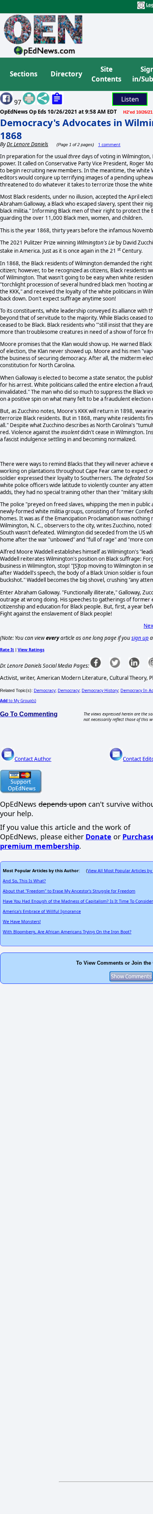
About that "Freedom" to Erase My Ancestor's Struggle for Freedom (69, 891)
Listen (130, 99)
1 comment (109, 144)
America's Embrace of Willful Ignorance (42, 911)
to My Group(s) (18, 700)
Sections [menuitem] (23, 73)
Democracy (44, 690)
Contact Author (33, 758)
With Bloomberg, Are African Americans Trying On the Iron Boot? (67, 931)
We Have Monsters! (22, 921)
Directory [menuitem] (66, 73)
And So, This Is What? (24, 881)
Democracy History (100, 690)
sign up (140, 637)
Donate (98, 836)
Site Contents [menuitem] (106, 74)
